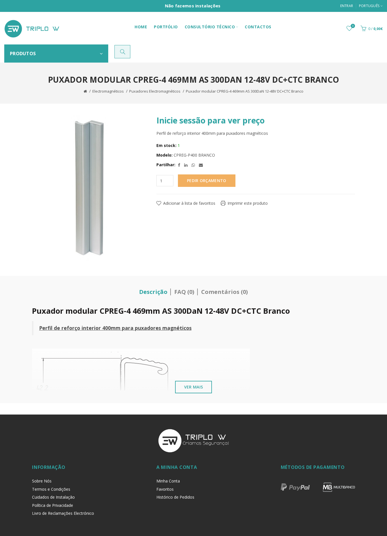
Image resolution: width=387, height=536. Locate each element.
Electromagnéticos (108, 91)
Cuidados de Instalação (53, 497)
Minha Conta (168, 481)
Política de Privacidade (52, 505)
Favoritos (165, 489)
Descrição (153, 292)
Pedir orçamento (206, 180)
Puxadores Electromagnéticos (154, 91)
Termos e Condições (51, 489)
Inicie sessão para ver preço (210, 120)
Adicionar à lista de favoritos (189, 203)
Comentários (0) (224, 292)
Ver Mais (193, 387)
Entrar (346, 5)
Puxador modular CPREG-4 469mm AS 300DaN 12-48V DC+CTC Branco (244, 91)
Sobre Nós (42, 481)
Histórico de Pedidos (175, 497)
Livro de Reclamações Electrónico (63, 513)
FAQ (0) (184, 292)
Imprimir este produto (247, 203)
